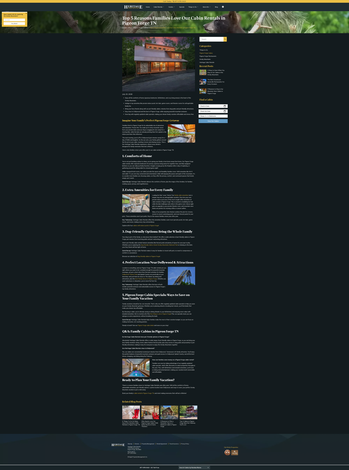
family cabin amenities (181, 195)
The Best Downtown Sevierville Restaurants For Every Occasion (215, 82)
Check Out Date (213, 111)
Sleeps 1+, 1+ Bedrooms (208, 116)
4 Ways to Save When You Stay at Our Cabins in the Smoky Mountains (215, 72)
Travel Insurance (174, 444)
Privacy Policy (185, 444)
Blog (216, 7)
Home (148, 7)
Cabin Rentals (158, 7)
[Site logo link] (133, 7)
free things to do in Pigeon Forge (160, 314)
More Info (206, 7)
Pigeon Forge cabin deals (146, 325)
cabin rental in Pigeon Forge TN (144, 393)
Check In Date (213, 106)
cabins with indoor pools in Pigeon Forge (146, 225)
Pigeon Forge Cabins (140, 28)
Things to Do (192, 7)
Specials (181, 7)
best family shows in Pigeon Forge (146, 279)
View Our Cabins (213, 121)
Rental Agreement (162, 444)
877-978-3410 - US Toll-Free (149, 467)
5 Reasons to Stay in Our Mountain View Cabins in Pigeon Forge (215, 91)
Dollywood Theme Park (129, 274)
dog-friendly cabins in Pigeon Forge (149, 256)
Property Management (148, 444)
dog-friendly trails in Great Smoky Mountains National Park (159, 245)
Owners (137, 444)
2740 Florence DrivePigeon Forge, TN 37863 (134, 448)
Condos (171, 7)
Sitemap (130, 444)
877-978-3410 (132, 453)
